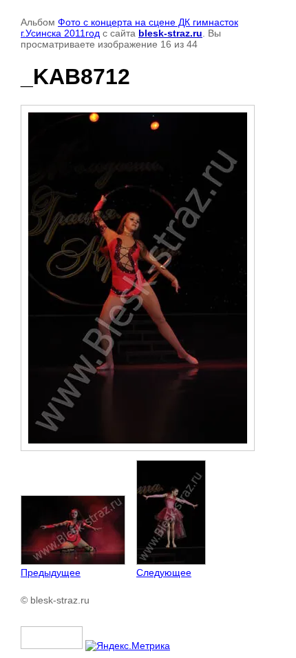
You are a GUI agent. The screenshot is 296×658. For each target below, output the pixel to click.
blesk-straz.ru (170, 33)
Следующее (163, 572)
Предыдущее (51, 572)
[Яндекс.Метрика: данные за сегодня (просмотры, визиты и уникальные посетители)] (127, 645)
